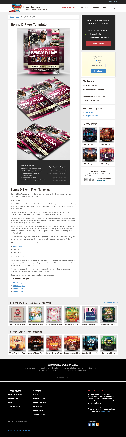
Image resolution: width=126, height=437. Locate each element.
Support (103, 2)
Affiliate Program (14, 406)
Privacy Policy (38, 410)
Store (17, 17)
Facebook (89, 424)
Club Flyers (89, 112)
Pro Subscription (100, 8)
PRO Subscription (86, 2)
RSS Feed (97, 424)
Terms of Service (39, 414)
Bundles (84, 8)
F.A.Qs (35, 394)
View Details (98, 43)
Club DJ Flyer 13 (19, 283)
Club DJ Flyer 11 (19, 289)
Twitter (93, 424)
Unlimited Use (94, 100)
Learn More (101, 180)
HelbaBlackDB (18, 246)
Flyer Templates (69, 8)
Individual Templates (15, 394)
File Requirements (39, 402)
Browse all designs (111, 302)
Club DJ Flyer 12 (19, 286)
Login (110, 1)
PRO (10, 402)
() (116, 2)
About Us (74, 2)
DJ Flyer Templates (91, 116)
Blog (96, 2)
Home (67, 2)
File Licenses (37, 406)
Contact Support (39, 398)
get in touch (105, 411)
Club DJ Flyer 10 (19, 291)
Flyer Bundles (13, 398)
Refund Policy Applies (63, 377)
